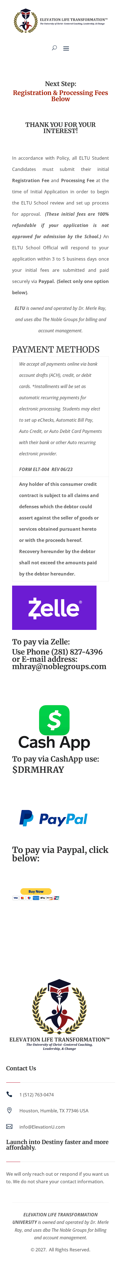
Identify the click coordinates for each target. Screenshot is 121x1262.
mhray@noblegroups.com (59, 666)
